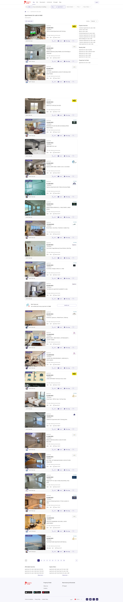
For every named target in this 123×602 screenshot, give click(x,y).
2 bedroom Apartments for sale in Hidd (87, 36)
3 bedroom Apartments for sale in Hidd (87, 27)
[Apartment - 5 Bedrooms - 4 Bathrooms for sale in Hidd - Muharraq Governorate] (51, 148)
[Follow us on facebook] (90, 599)
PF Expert (64, 586)
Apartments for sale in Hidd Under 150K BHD (34, 571)
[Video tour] (29, 59)
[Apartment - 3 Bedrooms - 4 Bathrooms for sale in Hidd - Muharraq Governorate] (51, 33)
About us (46, 586)
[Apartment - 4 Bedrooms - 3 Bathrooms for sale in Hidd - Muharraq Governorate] (51, 421)
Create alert (30, 21)
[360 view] (29, 194)
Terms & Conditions (29, 599)
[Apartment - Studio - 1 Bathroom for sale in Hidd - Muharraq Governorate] (51, 543)
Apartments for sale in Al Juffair (85, 49)
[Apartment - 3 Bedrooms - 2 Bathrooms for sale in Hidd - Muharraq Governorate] (51, 380)
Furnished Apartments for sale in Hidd (87, 33)
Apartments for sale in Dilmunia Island (87, 51)
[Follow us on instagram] (87, 599)
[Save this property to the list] (73, 41)
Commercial (49, 2)
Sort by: (87, 21)
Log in (96, 2)
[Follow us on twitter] (94, 599)
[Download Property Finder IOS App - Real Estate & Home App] (28, 592)
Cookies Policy (45, 599)
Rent (37, 2)
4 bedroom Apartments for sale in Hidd (87, 35)
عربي (71, 599)
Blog (60, 2)
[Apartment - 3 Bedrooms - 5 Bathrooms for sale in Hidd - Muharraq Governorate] (51, 128)
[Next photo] (44, 32)
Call (55, 41)
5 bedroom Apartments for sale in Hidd (87, 40)
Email (60, 41)
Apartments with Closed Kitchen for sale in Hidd (59, 573)
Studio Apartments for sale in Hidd (86, 44)
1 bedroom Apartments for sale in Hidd (87, 42)
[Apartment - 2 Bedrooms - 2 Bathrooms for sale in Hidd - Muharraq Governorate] (51, 291)
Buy (34, 2)
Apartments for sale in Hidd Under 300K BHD (34, 573)
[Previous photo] (26, 32)
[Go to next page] (76, 560)
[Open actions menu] (76, 41)
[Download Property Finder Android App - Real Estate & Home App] (37, 592)
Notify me (66, 305)
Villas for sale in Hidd (83, 31)
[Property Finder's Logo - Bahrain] (27, 2)
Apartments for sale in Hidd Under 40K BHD (34, 569)
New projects (42, 2)
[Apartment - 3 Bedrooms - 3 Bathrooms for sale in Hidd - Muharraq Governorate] (51, 107)
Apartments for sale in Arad (84, 57)
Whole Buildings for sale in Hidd (85, 38)
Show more (40, 575)
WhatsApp (68, 41)
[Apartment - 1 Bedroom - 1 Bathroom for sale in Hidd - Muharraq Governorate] (51, 401)
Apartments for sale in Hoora (85, 53)
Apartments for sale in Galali (85, 55)
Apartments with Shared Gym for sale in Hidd (58, 571)
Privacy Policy (37, 599)
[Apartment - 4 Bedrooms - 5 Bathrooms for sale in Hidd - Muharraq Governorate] (51, 74)
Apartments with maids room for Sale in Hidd (58, 569)
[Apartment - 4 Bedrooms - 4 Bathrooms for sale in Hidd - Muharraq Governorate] (51, 53)
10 (63, 560)
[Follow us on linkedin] (97, 599)
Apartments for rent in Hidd (84, 62)
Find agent (55, 2)
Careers (45, 588)
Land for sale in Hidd (83, 29)
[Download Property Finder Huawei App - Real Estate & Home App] (46, 592)
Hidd (29, 6)
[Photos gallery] (35, 31)
